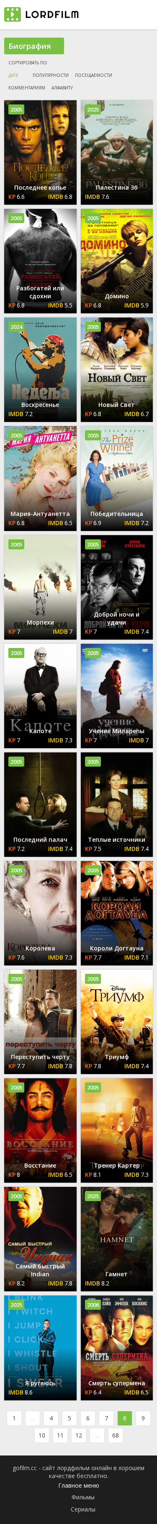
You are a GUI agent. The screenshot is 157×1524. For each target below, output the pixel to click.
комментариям (26, 88)
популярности (51, 75)
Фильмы (83, 1497)
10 (42, 1435)
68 (115, 1435)
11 (60, 1435)
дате (13, 75)
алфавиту (62, 88)
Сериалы (83, 1509)
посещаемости (93, 75)
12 (78, 1435)
